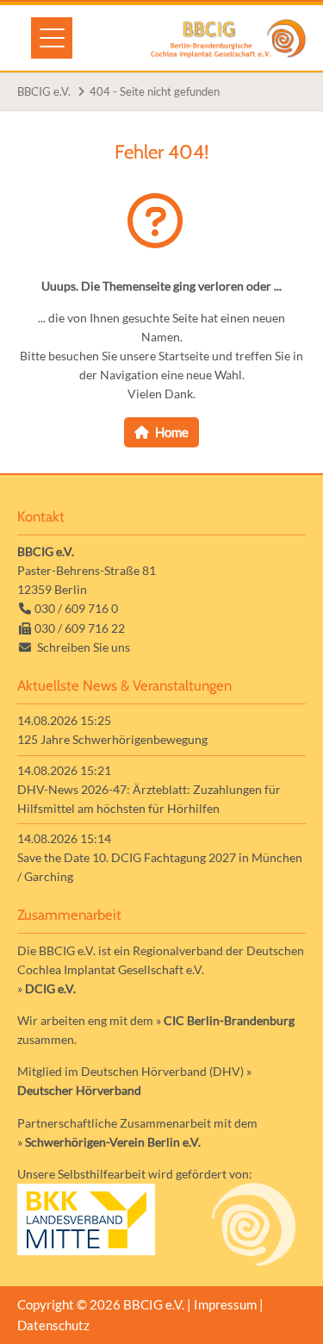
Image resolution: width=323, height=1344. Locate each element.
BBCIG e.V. (44, 91)
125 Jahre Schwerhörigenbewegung (112, 739)
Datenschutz (53, 1325)
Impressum (225, 1304)
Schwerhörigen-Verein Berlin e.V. (113, 1142)
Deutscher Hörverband (79, 1090)
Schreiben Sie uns (83, 647)
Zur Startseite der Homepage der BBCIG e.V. (228, 38)
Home (172, 432)
